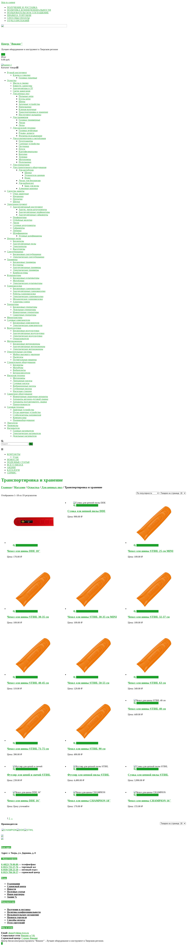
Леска (22, 125)
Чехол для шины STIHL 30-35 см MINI (92, 616)
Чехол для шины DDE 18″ (23, 551)
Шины (22, 101)
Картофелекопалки (28, 151)
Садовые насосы (21, 383)
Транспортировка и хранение (33, 112)
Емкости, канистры (22, 85)
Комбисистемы (20, 272)
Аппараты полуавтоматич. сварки (30, 401)
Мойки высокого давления (26, 354)
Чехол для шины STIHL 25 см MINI (150, 551)
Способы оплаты (16, 920)
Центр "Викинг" (12, 43)
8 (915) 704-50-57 (9, 872)
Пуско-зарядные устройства (27, 412)
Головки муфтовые (28, 130)
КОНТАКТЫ (13, 454)
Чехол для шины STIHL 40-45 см (28, 682)
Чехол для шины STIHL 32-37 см (149, 616)
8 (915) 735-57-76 (9, 867)
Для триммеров (20, 117)
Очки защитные (21, 193)
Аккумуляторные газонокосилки (29, 291)
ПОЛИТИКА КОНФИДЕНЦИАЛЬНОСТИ (29, 10)
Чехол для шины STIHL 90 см (86, 748)
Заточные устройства (29, 104)
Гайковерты (19, 228)
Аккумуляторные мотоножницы (29, 346)
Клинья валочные (27, 109)
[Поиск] (31, 443)
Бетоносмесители (21, 373)
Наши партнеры (15, 894)
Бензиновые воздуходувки (26, 330)
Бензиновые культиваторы (26, 278)
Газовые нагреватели (23, 430)
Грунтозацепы (26, 141)
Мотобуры (18, 367)
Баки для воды (32, 186)
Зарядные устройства (23, 409)
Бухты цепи (25, 99)
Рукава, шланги (26, 133)
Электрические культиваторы (27, 283)
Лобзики (17, 230)
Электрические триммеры (26, 270)
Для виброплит (26, 183)
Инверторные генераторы (26, 312)
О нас (16, 457)
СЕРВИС (11, 472)
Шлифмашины (20, 233)
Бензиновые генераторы (25, 307)
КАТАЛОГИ (13, 470)
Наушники (18, 196)
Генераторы (13, 304)
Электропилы (20, 246)
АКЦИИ (11, 467)
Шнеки (28, 172)
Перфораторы (20, 217)
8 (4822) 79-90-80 (10, 864)
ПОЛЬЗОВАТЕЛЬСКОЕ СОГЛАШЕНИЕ (28, 12)
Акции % (12, 897)
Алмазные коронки (28, 188)
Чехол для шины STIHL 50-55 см (88, 682)
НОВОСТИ (13, 459)
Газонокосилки (14, 286)
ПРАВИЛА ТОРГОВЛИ (19, 15)
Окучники (24, 146)
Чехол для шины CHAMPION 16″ (149, 800)
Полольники (25, 162)
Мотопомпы (25, 159)
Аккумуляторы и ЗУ (23, 88)
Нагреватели (13, 428)
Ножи (27, 178)
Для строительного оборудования (29, 167)
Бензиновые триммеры (24, 262)
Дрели (16, 222)
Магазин (19, 487)
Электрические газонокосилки (28, 296)
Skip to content (8, 2)
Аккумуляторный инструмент (28, 207)
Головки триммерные (29, 120)
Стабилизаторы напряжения (27, 415)
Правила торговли (17, 917)
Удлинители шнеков (35, 175)
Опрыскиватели (21, 338)
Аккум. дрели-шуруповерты (33, 209)
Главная (6, 487)
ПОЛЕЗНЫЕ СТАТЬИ (18, 462)
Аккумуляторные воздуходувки (28, 333)
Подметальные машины (25, 359)
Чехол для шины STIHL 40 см (147, 708)
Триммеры (12, 259)
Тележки (23, 157)
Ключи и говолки (21, 75)
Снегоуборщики (15, 251)
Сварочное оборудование (19, 394)
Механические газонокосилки (28, 299)
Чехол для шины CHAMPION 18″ (89, 800)
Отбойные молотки (22, 220)
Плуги (22, 149)
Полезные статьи (16, 891)
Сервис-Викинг (29, 938)
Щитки (16, 201)
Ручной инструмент (17, 72)
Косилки (23, 154)
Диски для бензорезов (30, 180)
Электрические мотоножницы (28, 349)
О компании (13, 883)
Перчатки (17, 199)
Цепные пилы (14, 238)
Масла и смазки (20, 83)
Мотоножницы (14, 341)
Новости (11, 889)
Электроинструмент (17, 204)
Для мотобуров (26, 170)
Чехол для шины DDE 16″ (23, 800)
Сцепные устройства (29, 143)
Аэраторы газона (21, 301)
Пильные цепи (26, 96)
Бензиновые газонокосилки (26, 288)
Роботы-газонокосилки (24, 294)
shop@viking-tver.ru (18, 933)
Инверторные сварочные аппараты (30, 396)
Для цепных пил (21, 93)
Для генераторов (21, 164)
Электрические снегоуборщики (28, 257)
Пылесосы (18, 357)
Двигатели (12, 423)
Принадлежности (21, 404)
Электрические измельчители (27, 325)
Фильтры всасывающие (30, 135)
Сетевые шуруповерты (24, 225)
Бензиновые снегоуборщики (27, 254)
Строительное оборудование (21, 362)
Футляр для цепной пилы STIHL (88, 774)
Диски (22, 122)
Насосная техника (16, 375)
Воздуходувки (14, 328)
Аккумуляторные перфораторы (34, 212)
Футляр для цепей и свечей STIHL (29, 774)
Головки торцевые (28, 78)
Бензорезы (18, 365)
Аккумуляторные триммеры (27, 267)
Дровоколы (12, 425)
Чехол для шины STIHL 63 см (147, 682)
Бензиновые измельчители (26, 322)
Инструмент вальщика (30, 114)
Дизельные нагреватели (25, 436)
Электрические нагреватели (27, 433)
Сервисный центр (16, 886)
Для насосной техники (24, 128)
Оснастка (11, 80)
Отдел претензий (16, 922)
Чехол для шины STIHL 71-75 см (28, 748)
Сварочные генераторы (24, 315)
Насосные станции (22, 391)
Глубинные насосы (22, 388)
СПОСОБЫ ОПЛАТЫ (18, 18)
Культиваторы (14, 275)
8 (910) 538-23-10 (9, 869)
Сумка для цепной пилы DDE (86, 511)
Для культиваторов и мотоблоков (29, 138)
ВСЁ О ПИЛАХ (15, 465)
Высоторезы (19, 249)
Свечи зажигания (21, 91)
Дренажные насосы (22, 380)
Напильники (25, 107)
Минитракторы (14, 317)
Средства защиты (15, 191)
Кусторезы (18, 265)
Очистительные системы (19, 351)
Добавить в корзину (26, 545)
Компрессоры (19, 417)
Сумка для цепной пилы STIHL (148, 774)
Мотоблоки (18, 280)
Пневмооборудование (24, 420)
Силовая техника (15, 407)
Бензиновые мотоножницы (26, 344)
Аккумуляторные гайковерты (33, 214)
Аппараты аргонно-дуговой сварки (30, 399)
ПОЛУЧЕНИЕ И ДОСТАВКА (22, 7)
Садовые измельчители (18, 320)
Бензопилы (18, 241)
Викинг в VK (28, 935)
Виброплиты (19, 370)
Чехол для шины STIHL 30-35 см (28, 616)
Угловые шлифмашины (30, 236)
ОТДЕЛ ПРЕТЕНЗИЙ (18, 20)
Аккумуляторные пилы (24, 243)
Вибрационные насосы (24, 386)
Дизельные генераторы (24, 309)
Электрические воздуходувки (27, 336)
